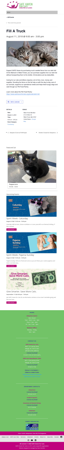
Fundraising (11, 124)
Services (23, 437)
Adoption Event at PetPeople (18, 133)
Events (36, 437)
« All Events (10, 17)
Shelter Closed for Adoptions (47, 133)
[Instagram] (28, 440)
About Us (43, 437)
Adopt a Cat (5, 437)
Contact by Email (32, 392)
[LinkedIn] (35, 440)
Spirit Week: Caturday (17, 218)
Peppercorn (13, 184)
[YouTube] (32, 440)
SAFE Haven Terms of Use (32, 376)
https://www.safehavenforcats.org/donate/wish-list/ (23, 94)
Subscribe (50, 437)
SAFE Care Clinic (14, 437)
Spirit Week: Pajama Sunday (20, 254)
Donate (56, 437)
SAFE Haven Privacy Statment (32, 374)
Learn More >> (11, 229)
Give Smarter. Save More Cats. (21, 291)
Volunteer (30, 437)
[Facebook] (61, 437)
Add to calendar (15, 102)
